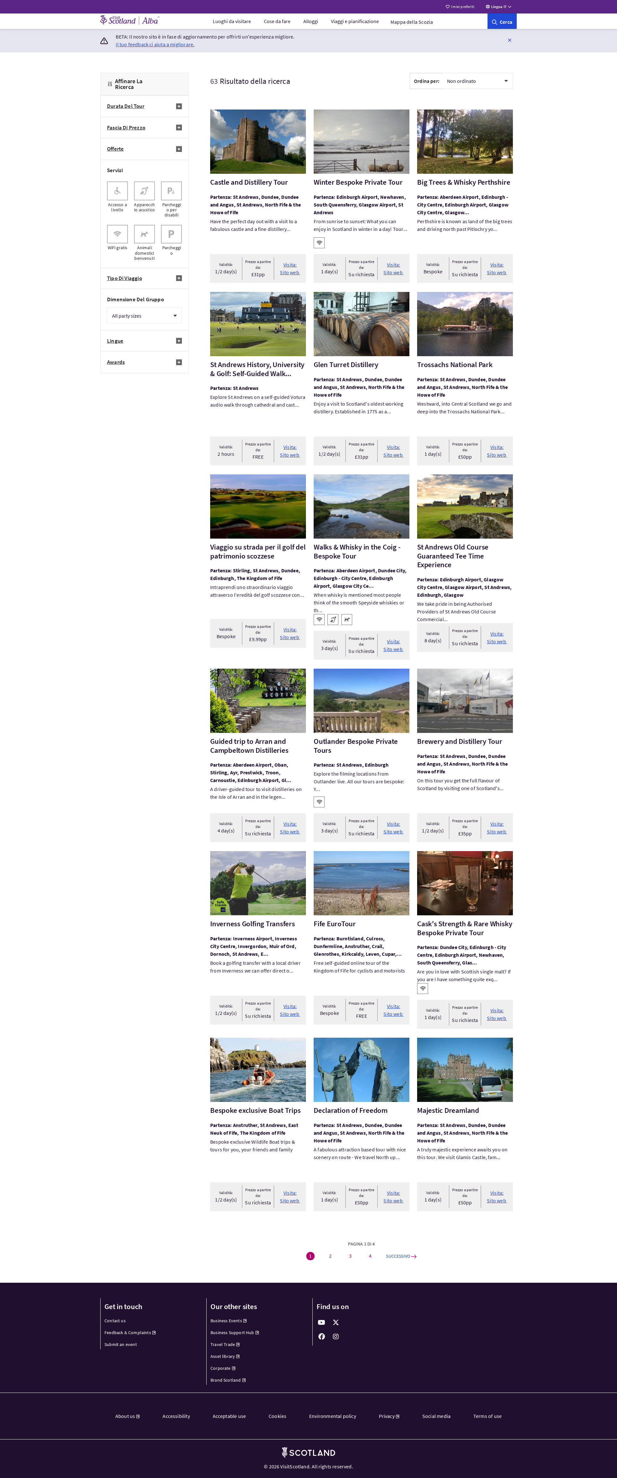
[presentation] (117, 199)
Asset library (222, 1356)
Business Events (226, 1321)
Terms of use (487, 1416)
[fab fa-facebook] (322, 1337)
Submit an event (120, 1344)
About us (125, 1416)
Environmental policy (332, 1416)
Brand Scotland (225, 1380)
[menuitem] (231, 21)
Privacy (387, 1416)
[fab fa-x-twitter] (336, 1322)
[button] (510, 40)
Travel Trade (222, 1344)
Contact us (115, 1321)
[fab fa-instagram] (336, 1337)
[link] (502, 21)
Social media (436, 1416)
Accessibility (176, 1416)
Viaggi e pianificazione (355, 21)
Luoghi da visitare (232, 21)
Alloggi (310, 21)
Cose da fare (277, 21)
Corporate (220, 1368)
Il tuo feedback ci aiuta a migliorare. (155, 44)
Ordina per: (426, 81)
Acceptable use (229, 1416)
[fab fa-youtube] (322, 1322)
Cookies (277, 1416)
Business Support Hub (232, 1332)
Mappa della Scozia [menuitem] (411, 22)
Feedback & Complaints (127, 1332)
